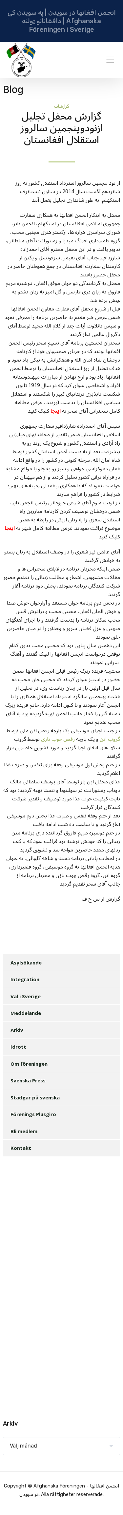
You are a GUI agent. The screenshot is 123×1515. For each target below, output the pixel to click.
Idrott (18, 1046)
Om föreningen (29, 1063)
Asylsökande (26, 962)
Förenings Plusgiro (33, 1114)
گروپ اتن (110, 739)
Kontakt (20, 1148)
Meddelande (25, 1013)
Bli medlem (23, 1131)
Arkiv (16, 1030)
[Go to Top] (109, 1500)
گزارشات (61, 106)
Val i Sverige (25, 996)
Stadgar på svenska (35, 1097)
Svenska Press (28, 1080)
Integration (24, 979)
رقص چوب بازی (58, 739)
